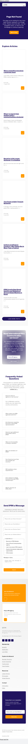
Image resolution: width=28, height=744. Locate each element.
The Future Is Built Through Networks (13, 202)
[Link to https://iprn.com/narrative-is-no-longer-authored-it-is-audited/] (22, 176)
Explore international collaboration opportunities (14, 550)
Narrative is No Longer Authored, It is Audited (12, 159)
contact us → (14, 389)
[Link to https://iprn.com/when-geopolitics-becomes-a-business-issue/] (22, 88)
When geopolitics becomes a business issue (13, 71)
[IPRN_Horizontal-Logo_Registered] (5, 5)
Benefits (4, 647)
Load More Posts (14, 319)
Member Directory (7, 659)
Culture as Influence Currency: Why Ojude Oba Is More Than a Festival (14, 246)
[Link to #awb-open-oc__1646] (24, 5)
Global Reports (6, 678)
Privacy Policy (9, 731)
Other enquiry (9, 552)
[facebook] (3, 640)
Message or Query (8, 557)
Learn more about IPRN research (14, 547)
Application (5, 649)
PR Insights (5, 676)
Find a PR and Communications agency (13, 544)
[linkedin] (12, 640)
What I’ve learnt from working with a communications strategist (13, 115)
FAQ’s (3, 688)
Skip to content (4, 1)
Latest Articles (6, 673)
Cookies (4, 731)
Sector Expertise (6, 661)
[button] (14, 396)
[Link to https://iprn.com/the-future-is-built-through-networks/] (22, 219)
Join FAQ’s (5, 652)
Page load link (4, 739)
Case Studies (5, 666)
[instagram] (6, 640)
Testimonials (5, 664)
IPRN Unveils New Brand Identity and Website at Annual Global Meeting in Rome (13, 292)
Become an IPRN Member (12, 541)
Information (5, 686)
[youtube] (9, 640)
